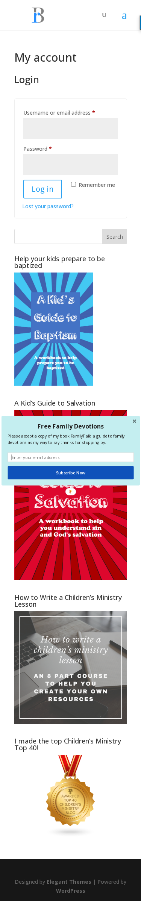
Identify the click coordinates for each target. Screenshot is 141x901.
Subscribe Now (70, 472)
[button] (70, 426)
